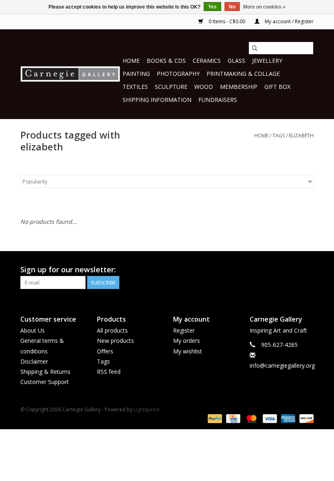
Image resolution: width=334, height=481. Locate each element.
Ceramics (207, 60)
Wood (203, 86)
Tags (278, 135)
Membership (238, 86)
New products (115, 340)
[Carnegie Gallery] (70, 74)
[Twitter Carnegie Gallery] (277, 269)
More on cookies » (264, 7)
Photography (178, 73)
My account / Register (289, 21)
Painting (136, 73)
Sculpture (171, 86)
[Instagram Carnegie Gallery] (307, 269)
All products (112, 330)
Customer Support (44, 382)
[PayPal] (214, 418)
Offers (105, 351)
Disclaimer (34, 361)
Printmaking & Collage (243, 73)
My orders (186, 340)
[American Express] (287, 418)
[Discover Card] (305, 418)
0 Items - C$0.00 (226, 21)
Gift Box (277, 86)
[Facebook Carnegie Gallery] (263, 269)
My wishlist (187, 351)
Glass (236, 60)
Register (184, 330)
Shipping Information (157, 100)
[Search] (254, 48)
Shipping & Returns (45, 371)
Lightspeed (146, 409)
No (232, 7)
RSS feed (109, 371)
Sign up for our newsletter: (68, 269)
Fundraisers (217, 100)
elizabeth (301, 135)
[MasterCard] (251, 418)
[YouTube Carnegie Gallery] (292, 269)
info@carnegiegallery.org (282, 365)
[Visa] (269, 418)
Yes (212, 7)
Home (131, 60)
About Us (32, 330)
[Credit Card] (232, 418)
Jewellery (267, 60)
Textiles (135, 86)
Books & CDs (166, 60)
